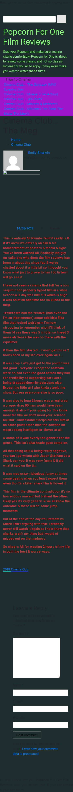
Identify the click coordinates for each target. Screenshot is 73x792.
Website (19, 718)
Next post (53, 593)
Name (18, 685)
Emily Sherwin (39, 153)
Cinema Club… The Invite (23, 99)
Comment (21, 633)
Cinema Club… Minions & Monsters (30, 104)
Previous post (22, 593)
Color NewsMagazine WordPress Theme (34, 767)
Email (18, 701)
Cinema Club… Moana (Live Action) (31, 94)
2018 (7, 569)
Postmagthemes (36, 772)
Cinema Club (19, 569)
